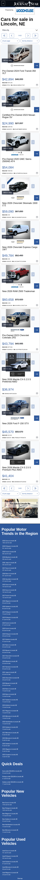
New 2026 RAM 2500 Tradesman (18, 291)
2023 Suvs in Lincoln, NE (9, 591)
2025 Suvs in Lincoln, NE (9, 585)
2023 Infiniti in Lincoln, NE (9, 706)
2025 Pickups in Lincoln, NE (10, 635)
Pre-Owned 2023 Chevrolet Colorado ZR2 (15, 336)
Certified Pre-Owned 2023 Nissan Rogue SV (18, 116)
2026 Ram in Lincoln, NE (9, 574)
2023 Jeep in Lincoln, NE (9, 673)
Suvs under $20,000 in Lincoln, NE (12, 772)
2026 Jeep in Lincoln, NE (9, 563)
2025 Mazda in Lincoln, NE (9, 662)
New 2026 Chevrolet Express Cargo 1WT (19, 248)
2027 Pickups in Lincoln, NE (10, 613)
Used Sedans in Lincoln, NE (10, 862)
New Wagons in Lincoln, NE (10, 814)
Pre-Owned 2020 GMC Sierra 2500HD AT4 (16, 160)
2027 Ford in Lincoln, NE (9, 596)
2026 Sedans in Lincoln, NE (10, 607)
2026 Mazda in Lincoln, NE (9, 558)
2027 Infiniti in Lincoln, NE (9, 640)
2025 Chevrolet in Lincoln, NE (10, 679)
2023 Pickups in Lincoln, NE (10, 618)
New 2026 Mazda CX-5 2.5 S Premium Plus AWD (16, 468)
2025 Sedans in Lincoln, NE (10, 744)
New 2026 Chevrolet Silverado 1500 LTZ (19, 204)
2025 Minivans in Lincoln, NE (10, 717)
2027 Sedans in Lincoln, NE (10, 701)
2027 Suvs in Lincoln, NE (9, 569)
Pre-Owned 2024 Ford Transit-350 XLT (19, 72)
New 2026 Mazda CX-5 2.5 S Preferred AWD (16, 380)
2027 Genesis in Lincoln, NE (10, 668)
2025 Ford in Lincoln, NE (9, 629)
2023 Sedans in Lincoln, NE (10, 728)
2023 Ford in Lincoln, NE (9, 624)
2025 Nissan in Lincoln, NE (9, 684)
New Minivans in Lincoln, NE (10, 831)
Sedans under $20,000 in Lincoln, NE (12, 783)
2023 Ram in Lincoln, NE (9, 690)
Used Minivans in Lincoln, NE (10, 868)
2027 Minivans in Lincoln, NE (10, 733)
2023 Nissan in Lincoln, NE (9, 651)
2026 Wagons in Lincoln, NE (10, 602)
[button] (3, 98)
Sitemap (20, 878)
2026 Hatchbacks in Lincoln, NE (11, 722)
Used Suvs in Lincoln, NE (9, 851)
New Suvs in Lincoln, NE (9, 803)
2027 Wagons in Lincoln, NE (10, 711)
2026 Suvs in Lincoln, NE (9, 541)
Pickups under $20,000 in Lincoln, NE (12, 777)
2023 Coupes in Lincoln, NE (10, 755)
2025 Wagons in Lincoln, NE (10, 750)
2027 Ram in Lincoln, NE (9, 646)
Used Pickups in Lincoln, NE (10, 857)
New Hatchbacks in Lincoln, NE (11, 825)
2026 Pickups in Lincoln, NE (10, 547)
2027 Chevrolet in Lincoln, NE (10, 657)
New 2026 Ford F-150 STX (15, 423)
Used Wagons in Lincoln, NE (10, 873)
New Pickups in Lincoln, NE (10, 809)
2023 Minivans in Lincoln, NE (10, 739)
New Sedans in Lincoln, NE (9, 820)
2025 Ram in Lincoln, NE (9, 695)
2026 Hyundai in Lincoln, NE (10, 580)
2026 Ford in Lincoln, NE (9, 552)
